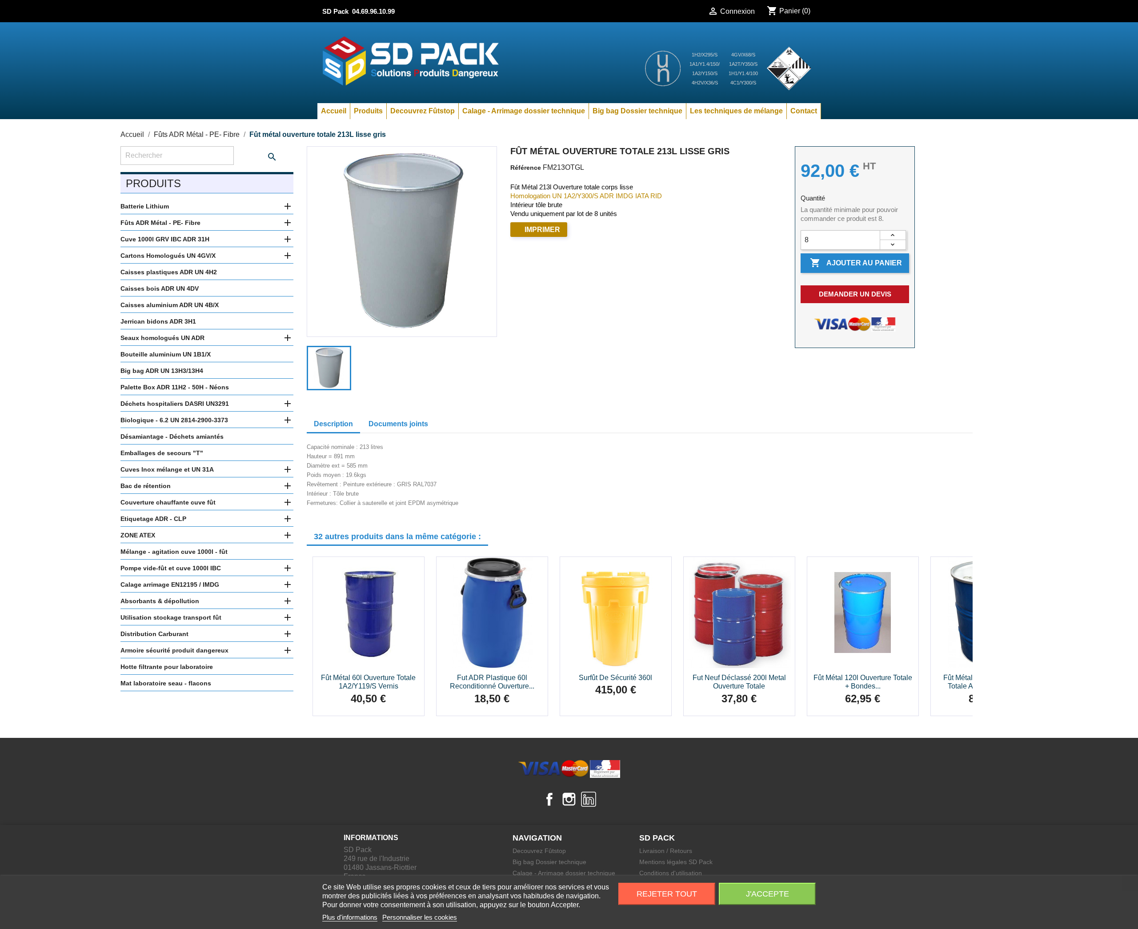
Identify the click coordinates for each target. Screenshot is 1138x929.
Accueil (333, 111)
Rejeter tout (667, 893)
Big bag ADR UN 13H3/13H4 (161, 370)
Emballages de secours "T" (161, 452)
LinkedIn (588, 799)
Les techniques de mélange (736, 111)
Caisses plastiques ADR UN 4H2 (168, 272)
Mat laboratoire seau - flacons (165, 683)
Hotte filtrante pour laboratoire (166, 666)
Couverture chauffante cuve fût (168, 502)
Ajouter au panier (856, 262)
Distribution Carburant (154, 633)
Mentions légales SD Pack (676, 861)
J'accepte (767, 893)
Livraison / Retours (665, 850)
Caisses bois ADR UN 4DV (159, 288)
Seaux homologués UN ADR (162, 337)
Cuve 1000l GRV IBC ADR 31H (164, 239)
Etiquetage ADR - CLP (153, 518)
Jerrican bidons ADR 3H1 (158, 321)
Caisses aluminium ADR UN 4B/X (169, 304)
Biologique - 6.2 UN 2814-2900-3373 (174, 420)
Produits (368, 111)
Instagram (569, 799)
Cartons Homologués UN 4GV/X (168, 255)
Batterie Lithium (144, 206)
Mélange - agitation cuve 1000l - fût (174, 551)
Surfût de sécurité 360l (615, 677)
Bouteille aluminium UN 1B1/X (165, 354)
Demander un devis (855, 294)
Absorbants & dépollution (159, 601)
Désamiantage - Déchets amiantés (172, 436)
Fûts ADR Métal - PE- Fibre (160, 222)
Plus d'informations (349, 917)
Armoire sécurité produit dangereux (174, 650)
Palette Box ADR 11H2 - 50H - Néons (174, 387)
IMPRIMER (542, 229)
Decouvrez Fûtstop (422, 111)
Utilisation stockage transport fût (170, 617)
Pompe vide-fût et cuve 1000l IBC (170, 568)
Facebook (549, 799)
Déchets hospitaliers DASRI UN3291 (174, 403)
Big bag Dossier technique (637, 111)
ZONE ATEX (137, 535)
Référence (525, 167)
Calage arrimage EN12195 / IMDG (169, 584)
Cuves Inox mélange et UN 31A (167, 469)
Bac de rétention (145, 485)
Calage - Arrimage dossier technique (523, 111)
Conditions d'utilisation (670, 873)
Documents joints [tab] (398, 424)
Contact (803, 111)
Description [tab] (333, 424)
